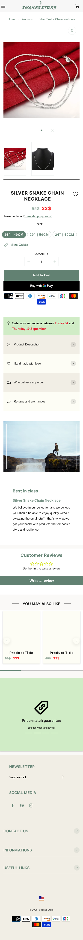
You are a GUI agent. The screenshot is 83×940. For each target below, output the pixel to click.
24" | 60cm (64, 234)
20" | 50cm (39, 234)
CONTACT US (15, 831)
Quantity (42, 254)
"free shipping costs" (38, 216)
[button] (41, 130)
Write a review (42, 581)
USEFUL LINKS (16, 867)
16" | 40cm (14, 234)
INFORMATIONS (17, 850)
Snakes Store (46, 909)
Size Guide (19, 245)
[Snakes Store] (39, 6)
